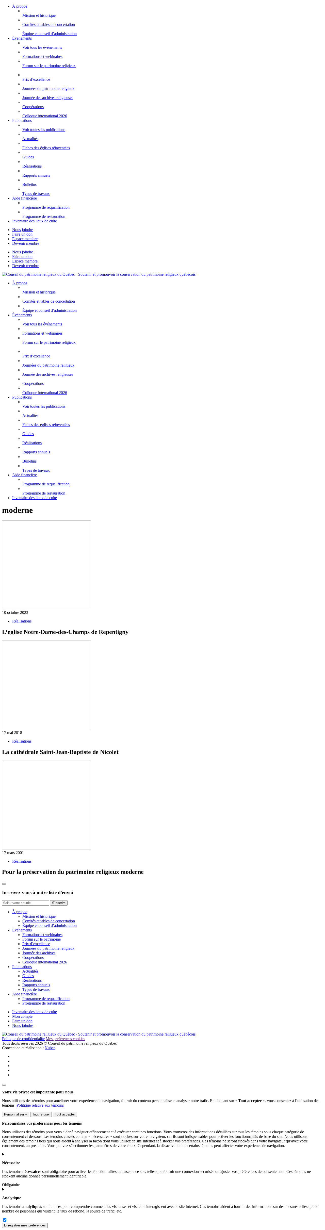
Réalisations (21, 621)
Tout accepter (65, 1114)
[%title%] (4, 1085)
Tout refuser (41, 1114)
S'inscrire (59, 903)
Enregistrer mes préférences (25, 1225)
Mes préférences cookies (65, 1039)
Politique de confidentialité (23, 1039)
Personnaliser (15, 1114)
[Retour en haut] (4, 884)
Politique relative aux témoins (40, 1105)
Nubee (50, 1048)
